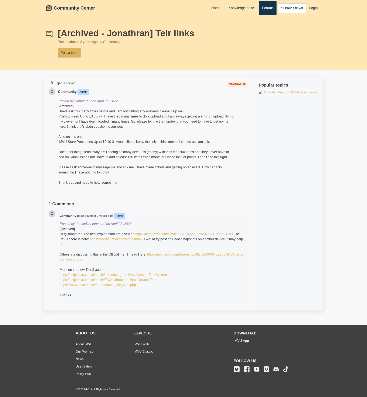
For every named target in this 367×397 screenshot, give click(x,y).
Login (313, 8)
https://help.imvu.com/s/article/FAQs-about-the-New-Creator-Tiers (184, 234)
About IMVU (84, 344)
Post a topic (69, 53)
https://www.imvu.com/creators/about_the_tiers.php (98, 285)
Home (215, 8)
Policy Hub (83, 374)
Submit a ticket (292, 8)
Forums (268, 8)
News (80, 359)
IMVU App (241, 340)
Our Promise (84, 351)
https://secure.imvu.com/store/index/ (116, 239)
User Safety (84, 366)
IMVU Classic (143, 351)
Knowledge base (241, 8)
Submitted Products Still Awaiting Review (291, 92)
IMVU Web (141, 344)
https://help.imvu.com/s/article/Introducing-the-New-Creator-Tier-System (113, 275)
